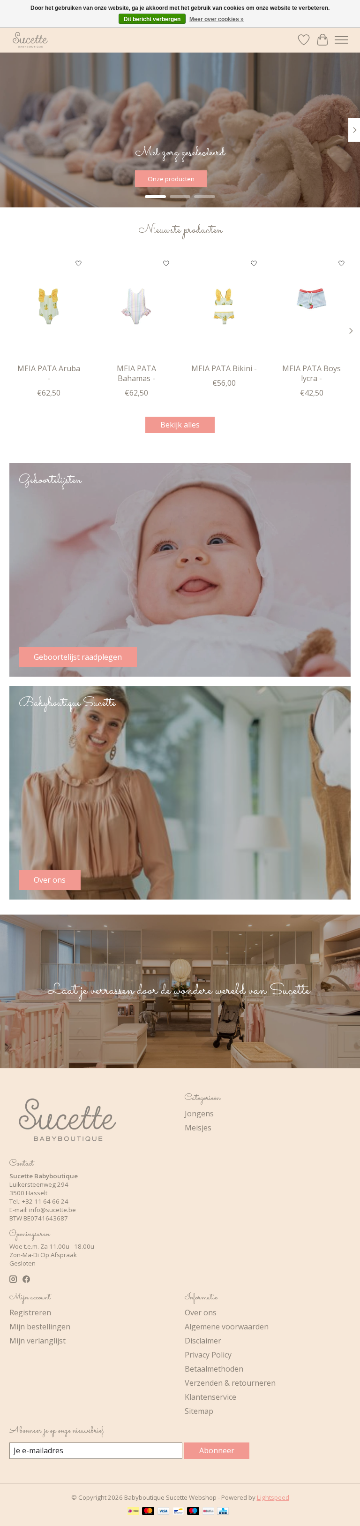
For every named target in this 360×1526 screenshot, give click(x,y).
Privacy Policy (208, 1355)
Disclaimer (203, 1340)
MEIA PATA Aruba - (48, 373)
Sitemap (199, 1411)
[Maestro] (193, 1512)
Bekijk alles (180, 425)
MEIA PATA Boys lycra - (311, 373)
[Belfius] (208, 1512)
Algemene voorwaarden (227, 1326)
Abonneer (216, 1450)
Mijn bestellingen (39, 1326)
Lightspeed (273, 1497)
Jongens (199, 1113)
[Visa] (164, 1512)
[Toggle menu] (341, 40)
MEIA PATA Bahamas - (136, 373)
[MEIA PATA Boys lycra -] (311, 306)
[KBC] (223, 1512)
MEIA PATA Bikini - (224, 368)
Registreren (30, 1312)
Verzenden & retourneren (230, 1383)
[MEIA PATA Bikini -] (224, 306)
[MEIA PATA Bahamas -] (136, 306)
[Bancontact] (178, 1512)
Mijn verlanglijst (37, 1340)
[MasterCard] (148, 1512)
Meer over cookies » (216, 19)
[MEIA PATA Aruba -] (48, 306)
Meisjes (198, 1127)
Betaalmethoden (214, 1369)
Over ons (201, 1312)
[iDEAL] (133, 1512)
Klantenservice (210, 1397)
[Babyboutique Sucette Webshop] (30, 39)
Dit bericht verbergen (152, 19)
